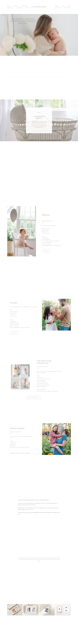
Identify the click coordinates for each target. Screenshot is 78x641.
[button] (10, 7)
